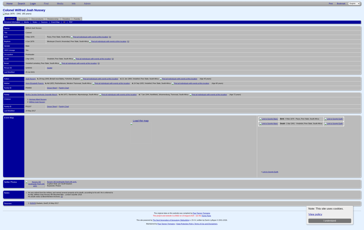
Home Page (206, 216)
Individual (10, 19)
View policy (315, 214)
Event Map (55, 22)
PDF (71, 22)
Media (60, 3)
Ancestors (23, 19)
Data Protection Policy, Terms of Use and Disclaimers (197, 224)
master (49, 68)
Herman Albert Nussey (37, 99)
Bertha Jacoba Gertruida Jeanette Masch (41, 95)
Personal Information (12, 22)
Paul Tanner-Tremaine (201, 213)
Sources (44, 22)
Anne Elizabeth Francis (35, 83)
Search (21, 3)
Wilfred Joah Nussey (37, 102)
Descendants (37, 19)
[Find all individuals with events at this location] (89, 37)
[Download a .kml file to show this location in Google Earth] (334, 119)
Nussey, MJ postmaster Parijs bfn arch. (62, 182)
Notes (35, 22)
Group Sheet (52, 88)
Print (331, 4)
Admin (87, 3)
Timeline (66, 19)
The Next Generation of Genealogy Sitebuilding (171, 220)
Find (46, 3)
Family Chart (64, 88)
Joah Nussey (31, 79)
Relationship (52, 19)
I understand (329, 220)
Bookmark (341, 4)
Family (77, 19)
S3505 (32, 203)
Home (10, 3)
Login (33, 3)
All (64, 22)
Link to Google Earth (270, 172)
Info (74, 3)
